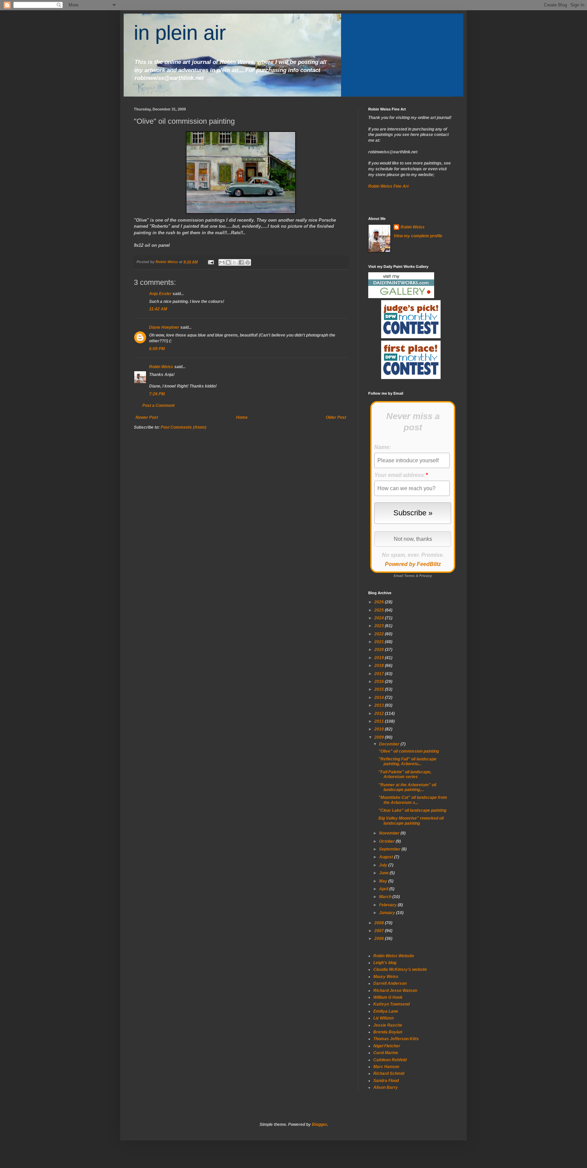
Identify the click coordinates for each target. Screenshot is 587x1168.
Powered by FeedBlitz (413, 564)
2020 (379, 649)
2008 (379, 923)
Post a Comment (158, 405)
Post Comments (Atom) (183, 427)
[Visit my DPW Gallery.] (401, 296)
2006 (379, 938)
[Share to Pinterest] (247, 262)
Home (242, 417)
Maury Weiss (385, 976)
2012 (379, 713)
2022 (379, 634)
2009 (379, 737)
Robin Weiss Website (393, 956)
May (383, 881)
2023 (379, 625)
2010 (379, 729)
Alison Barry (385, 1087)
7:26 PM (157, 394)
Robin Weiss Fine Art (388, 186)
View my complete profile (418, 236)
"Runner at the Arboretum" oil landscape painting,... (407, 787)
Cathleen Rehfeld (390, 1060)
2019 (379, 657)
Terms (409, 576)
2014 (379, 697)
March (385, 896)
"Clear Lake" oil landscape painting (412, 810)
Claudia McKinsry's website (400, 969)
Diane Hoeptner (164, 327)
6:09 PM (157, 348)
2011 (379, 721)
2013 (379, 705)
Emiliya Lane (385, 1011)
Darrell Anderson (390, 983)
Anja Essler (160, 293)
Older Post (336, 417)
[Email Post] (210, 262)
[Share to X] (234, 262)
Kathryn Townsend (391, 1004)
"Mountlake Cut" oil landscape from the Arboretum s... (412, 800)
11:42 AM (158, 309)
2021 (379, 641)
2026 (379, 602)
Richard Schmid (388, 1073)
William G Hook (388, 997)
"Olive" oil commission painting (408, 751)
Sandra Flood (386, 1080)
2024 (379, 618)
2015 (379, 689)
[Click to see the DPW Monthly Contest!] (411, 336)
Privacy (425, 576)
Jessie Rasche (387, 1025)
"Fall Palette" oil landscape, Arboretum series (404, 774)
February (388, 905)
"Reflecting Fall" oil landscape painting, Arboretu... (407, 761)
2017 (379, 673)
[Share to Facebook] (241, 262)
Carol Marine (385, 1052)
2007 (379, 930)
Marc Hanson (386, 1066)
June (384, 873)
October (387, 841)
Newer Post (147, 417)
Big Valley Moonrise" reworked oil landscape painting (411, 820)
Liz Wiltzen (383, 1018)
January (387, 912)
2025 (379, 610)
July (383, 865)
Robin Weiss (161, 366)
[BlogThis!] (228, 262)
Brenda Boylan (387, 1032)
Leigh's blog (384, 962)
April (384, 889)
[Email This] (221, 262)
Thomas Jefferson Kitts (396, 1038)
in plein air (180, 32)
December (390, 744)
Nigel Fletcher (386, 1046)
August (386, 857)
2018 (379, 665)
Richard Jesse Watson (395, 990)
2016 (379, 681)
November (390, 833)
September (390, 849)
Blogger (319, 1124)
